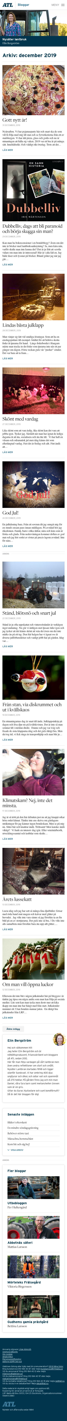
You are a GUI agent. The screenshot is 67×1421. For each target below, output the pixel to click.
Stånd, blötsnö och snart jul (29, 613)
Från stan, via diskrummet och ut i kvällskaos (32, 707)
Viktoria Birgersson (19, 1286)
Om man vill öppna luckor (27, 984)
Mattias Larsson (17, 1247)
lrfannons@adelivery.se (12, 1374)
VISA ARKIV (17, 1150)
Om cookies (7, 1354)
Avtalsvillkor (7, 1356)
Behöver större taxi (18, 1133)
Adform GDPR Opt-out (12, 1361)
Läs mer (7, 150)
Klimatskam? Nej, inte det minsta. (27, 803)
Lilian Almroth (25, 1349)
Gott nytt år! (14, 120)
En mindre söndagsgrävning (22, 1128)
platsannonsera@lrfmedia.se (14, 1378)
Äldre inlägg (13, 1029)
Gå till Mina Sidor (56, 1366)
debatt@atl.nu (42, 1383)
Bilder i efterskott (17, 1122)
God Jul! (10, 512)
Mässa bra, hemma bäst (20, 1138)
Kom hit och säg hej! (18, 1144)
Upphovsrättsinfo (10, 1352)
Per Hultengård (17, 1207)
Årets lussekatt (17, 899)
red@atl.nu (60, 1381)
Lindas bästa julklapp (23, 325)
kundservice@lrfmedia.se (52, 1369)
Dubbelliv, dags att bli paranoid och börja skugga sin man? (32, 228)
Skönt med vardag (20, 418)
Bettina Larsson (17, 1326)
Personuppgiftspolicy (11, 1359)
